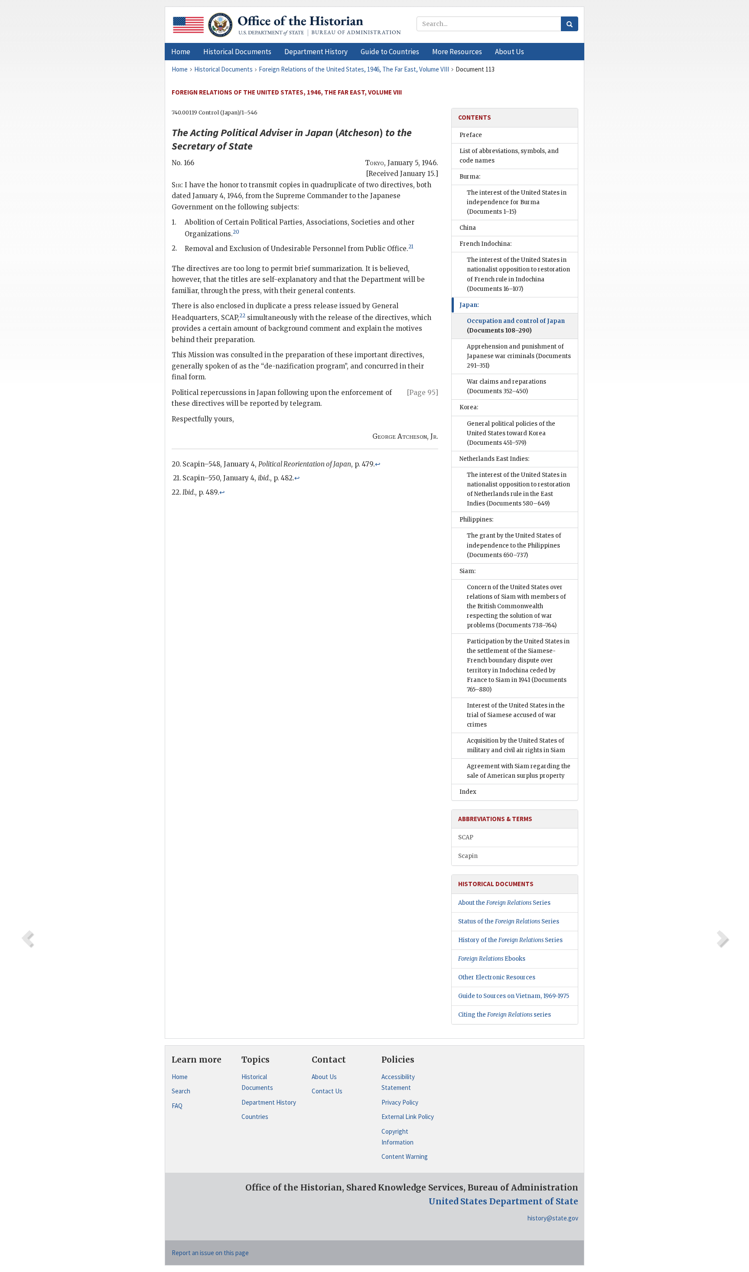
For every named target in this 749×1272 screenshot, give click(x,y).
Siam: (467, 571)
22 (242, 316)
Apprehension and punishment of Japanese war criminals (519, 356)
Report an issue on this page (210, 1253)
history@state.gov (553, 1218)
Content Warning (404, 1156)
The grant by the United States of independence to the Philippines (514, 545)
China (467, 228)
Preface (470, 135)
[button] (237, 51)
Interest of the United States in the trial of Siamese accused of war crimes (516, 715)
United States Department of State (503, 1201)
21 (411, 247)
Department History (268, 1102)
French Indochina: (485, 244)
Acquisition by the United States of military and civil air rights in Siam (516, 745)
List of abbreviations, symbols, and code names (509, 155)
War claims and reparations (506, 386)
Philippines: (476, 519)
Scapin (468, 856)
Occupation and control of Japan (516, 325)
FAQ (177, 1106)
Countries (254, 1116)
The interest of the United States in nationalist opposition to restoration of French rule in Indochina (518, 274)
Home (180, 1077)
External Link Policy (407, 1116)
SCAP (465, 837)
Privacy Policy (399, 1102)
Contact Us (327, 1091)
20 (236, 232)
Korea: (468, 407)
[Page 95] (422, 392)
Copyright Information (397, 1137)
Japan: (469, 305)
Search (181, 1091)
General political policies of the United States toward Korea (511, 433)
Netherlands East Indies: (494, 459)
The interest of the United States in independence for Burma (517, 202)
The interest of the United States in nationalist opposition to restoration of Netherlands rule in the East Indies (518, 489)
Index (467, 792)
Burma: (469, 176)
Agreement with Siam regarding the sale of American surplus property (518, 771)
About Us (324, 1077)
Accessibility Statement (398, 1082)
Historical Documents (257, 1082)
